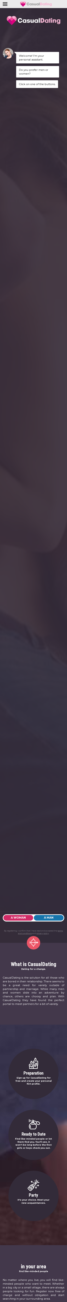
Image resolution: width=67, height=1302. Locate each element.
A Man (48, 917)
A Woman (18, 917)
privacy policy (42, 933)
